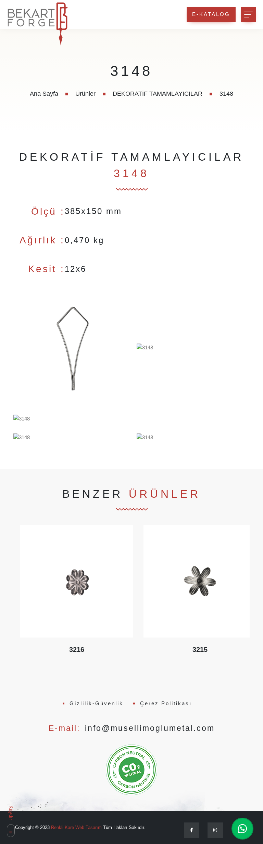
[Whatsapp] (242, 828)
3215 (193, 649)
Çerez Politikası (166, 703)
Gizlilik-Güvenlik (96, 703)
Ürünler (85, 93)
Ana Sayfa (44, 93)
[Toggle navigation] (248, 14)
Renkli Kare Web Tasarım (76, 827)
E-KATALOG (211, 14)
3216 (69, 649)
